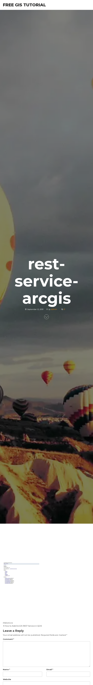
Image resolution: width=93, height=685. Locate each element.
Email (49, 669)
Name (6, 669)
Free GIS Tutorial (24, 4)
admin (54, 309)
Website (7, 679)
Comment (8, 639)
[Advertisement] (46, 544)
